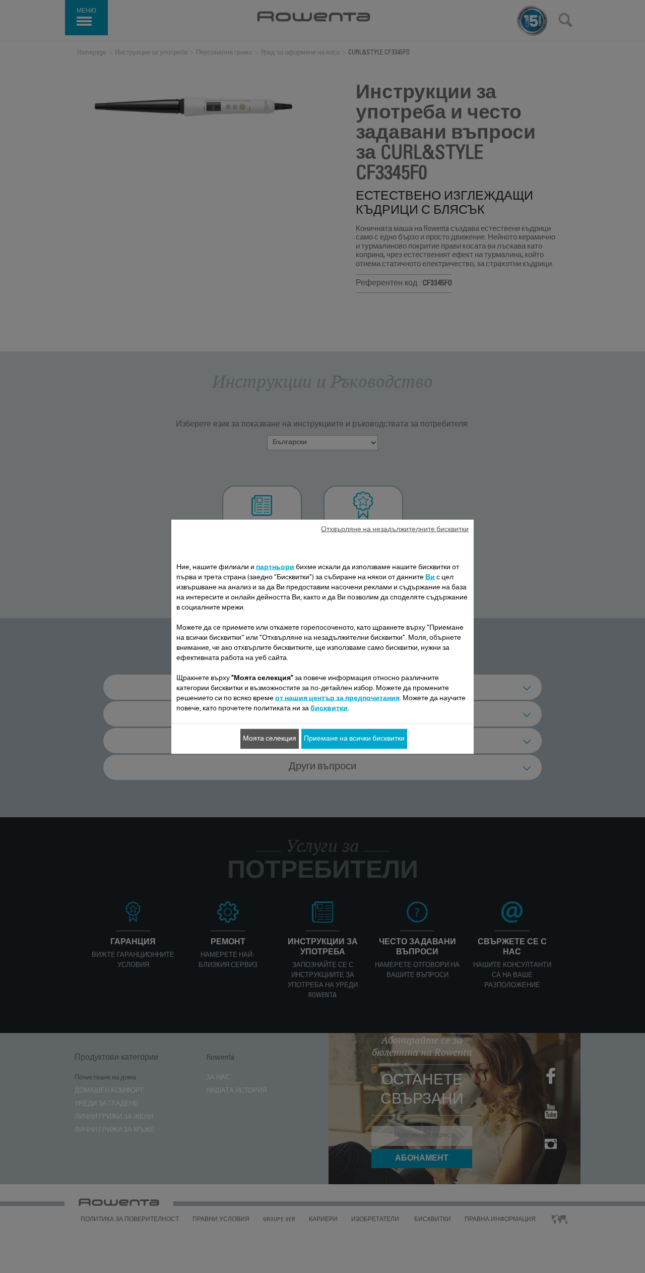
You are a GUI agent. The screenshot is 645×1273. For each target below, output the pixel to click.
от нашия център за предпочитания (337, 698)
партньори (275, 567)
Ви (430, 577)
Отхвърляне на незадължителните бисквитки (395, 529)
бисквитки (329, 708)
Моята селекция (269, 738)
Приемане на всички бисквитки (354, 738)
